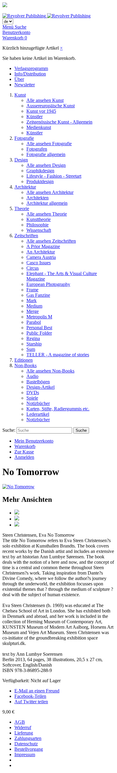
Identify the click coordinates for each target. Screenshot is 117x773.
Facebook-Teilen (30, 696)
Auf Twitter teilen (31, 701)
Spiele (32, 397)
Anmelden (24, 457)
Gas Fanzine (38, 295)
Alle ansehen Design (46, 165)
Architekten (37, 197)
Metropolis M (39, 316)
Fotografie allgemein (45, 154)
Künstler (34, 116)
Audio (32, 376)
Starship (34, 343)
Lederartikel (37, 414)
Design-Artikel (40, 387)
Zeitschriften (26, 235)
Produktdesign (40, 181)
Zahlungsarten (27, 738)
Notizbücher (38, 403)
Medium (34, 305)
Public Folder (39, 333)
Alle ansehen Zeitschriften (51, 241)
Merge (32, 311)
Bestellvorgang (28, 749)
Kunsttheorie (38, 219)
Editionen (23, 360)
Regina (33, 338)
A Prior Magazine (43, 246)
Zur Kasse (24, 451)
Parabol (33, 322)
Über (19, 79)
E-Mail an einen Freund (36, 690)
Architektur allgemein (47, 203)
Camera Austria (41, 257)
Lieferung (23, 732)
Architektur (25, 186)
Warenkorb (24, 446)
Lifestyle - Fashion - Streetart (53, 176)
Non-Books (25, 365)
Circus (32, 268)
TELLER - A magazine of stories (57, 354)
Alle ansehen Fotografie (49, 143)
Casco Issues (38, 262)
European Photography (48, 284)
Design (21, 159)
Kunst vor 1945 (41, 111)
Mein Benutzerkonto (33, 440)
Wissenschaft (38, 230)
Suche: (8, 430)
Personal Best (39, 327)
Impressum (24, 754)
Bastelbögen (38, 381)
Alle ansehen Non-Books (50, 370)
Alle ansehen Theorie (46, 213)
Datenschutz (26, 743)
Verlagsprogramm (31, 68)
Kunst (20, 94)
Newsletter (24, 84)
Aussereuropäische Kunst (50, 105)
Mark (31, 300)
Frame (32, 289)
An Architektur (40, 251)
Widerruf (22, 727)
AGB (19, 722)
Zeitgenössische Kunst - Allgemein (59, 121)
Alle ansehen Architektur (50, 192)
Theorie (21, 208)
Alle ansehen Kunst (45, 100)
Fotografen (36, 149)
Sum (30, 349)
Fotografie (24, 138)
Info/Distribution (30, 73)
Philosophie (37, 224)
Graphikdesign (40, 170)
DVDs (32, 392)
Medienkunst (38, 127)
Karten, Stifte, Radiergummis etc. (57, 408)
